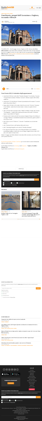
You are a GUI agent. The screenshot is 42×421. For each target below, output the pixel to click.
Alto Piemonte (7, 345)
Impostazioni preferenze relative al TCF (21, 411)
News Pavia (14, 183)
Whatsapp (32, 374)
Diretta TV (32, 385)
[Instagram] (12, 369)
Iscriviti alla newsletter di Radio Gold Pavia (11, 141)
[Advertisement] (21, 158)
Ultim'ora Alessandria (32, 377)
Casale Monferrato (13, 345)
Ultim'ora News (32, 376)
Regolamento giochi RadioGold (33, 408)
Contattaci (32, 389)
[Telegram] (15, 369)
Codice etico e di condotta (17, 408)
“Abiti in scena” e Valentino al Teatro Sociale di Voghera (21, 53)
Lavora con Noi (32, 386)
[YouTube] (9, 369)
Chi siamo (32, 370)
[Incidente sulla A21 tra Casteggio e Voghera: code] (10, 200)
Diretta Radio (31, 383)
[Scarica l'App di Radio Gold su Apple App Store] (5, 374)
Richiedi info (11, 383)
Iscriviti (36, 179)
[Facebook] (4, 369)
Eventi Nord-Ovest (21, 183)
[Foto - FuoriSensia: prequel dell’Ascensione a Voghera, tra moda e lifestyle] (21, 35)
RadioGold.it (24, 416)
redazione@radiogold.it (24, 418)
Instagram (22, 148)
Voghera (11, 13)
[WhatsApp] (17, 369)
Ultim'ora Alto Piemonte (32, 380)
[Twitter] (7, 369)
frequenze (24, 145)
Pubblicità (32, 373)
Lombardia (7, 321)
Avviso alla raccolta (21, 414)
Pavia (8, 13)
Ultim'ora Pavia (32, 379)
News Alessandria (7, 183)
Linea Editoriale (25, 408)
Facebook (16, 148)
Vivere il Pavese (4, 13)
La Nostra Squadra (31, 371)
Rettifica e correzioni (22, 409)
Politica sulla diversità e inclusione (7, 408)
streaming (16, 145)
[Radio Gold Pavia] (7, 7)
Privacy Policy (14, 184)
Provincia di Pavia (10, 328)
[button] (39, 219)
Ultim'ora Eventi (32, 382)
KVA (23, 419)
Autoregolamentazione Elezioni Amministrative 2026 (21, 410)
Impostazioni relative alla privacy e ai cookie (21, 412)
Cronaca (2, 211)
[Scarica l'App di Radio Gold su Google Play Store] (16, 374)
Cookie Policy (23, 407)
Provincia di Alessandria (22, 345)
